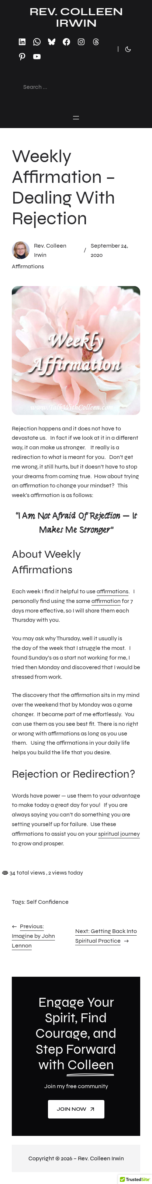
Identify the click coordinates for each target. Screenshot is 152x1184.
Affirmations (28, 266)
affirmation (106, 600)
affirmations (112, 591)
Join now (71, 1109)
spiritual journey (119, 833)
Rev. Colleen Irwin (76, 17)
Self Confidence (48, 901)
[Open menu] (76, 117)
